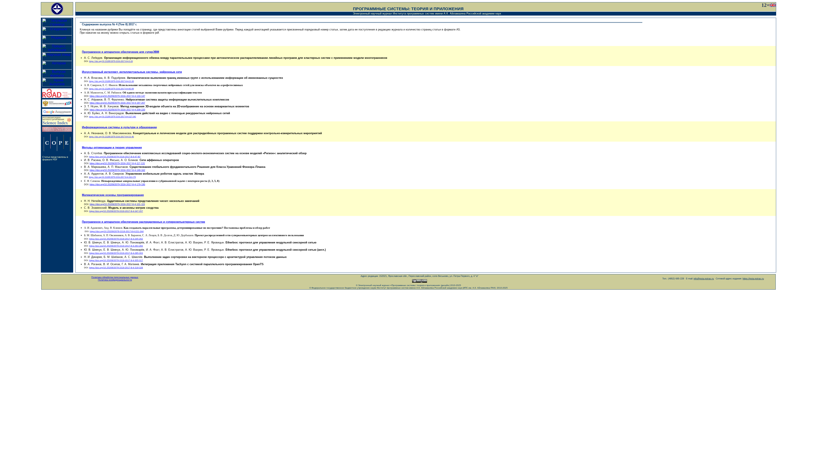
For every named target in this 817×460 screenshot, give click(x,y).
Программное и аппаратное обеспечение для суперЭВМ (120, 51)
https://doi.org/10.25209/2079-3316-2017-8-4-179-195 (117, 184)
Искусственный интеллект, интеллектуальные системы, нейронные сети (132, 71)
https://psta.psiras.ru (753, 278)
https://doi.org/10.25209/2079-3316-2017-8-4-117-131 (117, 163)
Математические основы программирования (113, 195)
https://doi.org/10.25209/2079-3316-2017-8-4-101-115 (117, 204)
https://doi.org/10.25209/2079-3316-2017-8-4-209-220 (117, 109)
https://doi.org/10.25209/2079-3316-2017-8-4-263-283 (116, 246)
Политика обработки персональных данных (114, 277)
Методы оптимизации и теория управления (112, 147)
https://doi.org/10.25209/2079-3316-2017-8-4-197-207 (117, 103)
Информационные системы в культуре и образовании (119, 127)
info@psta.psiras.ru (704, 278)
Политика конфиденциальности (115, 280)
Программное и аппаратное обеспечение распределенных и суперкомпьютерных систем (143, 221)
